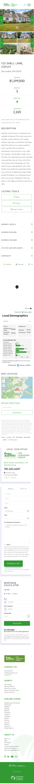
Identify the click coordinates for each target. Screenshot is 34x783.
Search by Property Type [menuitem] (11, 690)
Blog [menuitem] (5, 740)
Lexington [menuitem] (7, 716)
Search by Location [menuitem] (10, 688)
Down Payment (8, 606)
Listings (8, 437)
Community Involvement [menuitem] (11, 746)
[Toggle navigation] (29, 4)
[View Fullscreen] (3, 385)
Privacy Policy (25, 556)
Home (3, 437)
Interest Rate (7, 613)
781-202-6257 (12, 469)
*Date (5, 508)
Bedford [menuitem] (6, 724)
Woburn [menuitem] (6, 718)
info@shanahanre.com (10, 673)
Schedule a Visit (23, 488)
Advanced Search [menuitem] (9, 686)
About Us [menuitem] (7, 739)
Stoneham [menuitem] (7, 712)
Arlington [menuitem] (7, 714)
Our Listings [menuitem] (8, 684)
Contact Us (7, 477)
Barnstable (19, 437)
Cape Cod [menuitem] (7, 726)
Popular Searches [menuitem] (9, 692)
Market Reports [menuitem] (9, 728)
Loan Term (7, 590)
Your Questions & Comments (12, 522)
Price (5, 599)
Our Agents (13, 477)
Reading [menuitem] (6, 709)
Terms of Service (9, 571)
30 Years (8, 593)
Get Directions (17, 413)
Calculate (17, 623)
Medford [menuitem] (6, 707)
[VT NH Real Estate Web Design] (17, 778)
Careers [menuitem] (6, 744)
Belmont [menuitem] (6, 710)
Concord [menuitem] (7, 722)
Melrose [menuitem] (6, 720)
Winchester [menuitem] (7, 705)
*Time (5, 515)
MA (14, 437)
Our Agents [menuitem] (7, 742)
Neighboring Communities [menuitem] (12, 703)
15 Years (15, 593)
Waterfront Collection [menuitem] (10, 748)
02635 (5, 440)
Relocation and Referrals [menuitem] (11, 750)
